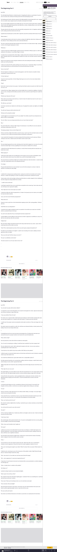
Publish (49, 2)
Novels (18, 2)
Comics (14, 2)
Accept (50, 547)
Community (21, 2)
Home (12, 2)
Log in (45, 2)
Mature (25, 2)
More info (5, 547)
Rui (9, 256)
